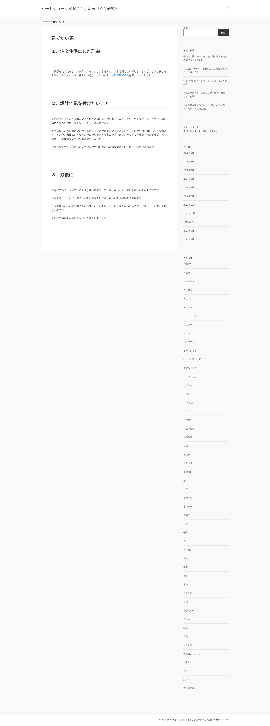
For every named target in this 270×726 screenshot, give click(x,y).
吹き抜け (187, 463)
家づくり (187, 506)
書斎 (185, 584)
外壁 (185, 489)
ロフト (186, 411)
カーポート (188, 281)
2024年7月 (188, 196)
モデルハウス (190, 368)
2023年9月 (188, 230)
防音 (185, 671)
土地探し (187, 472)
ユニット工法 (190, 376)
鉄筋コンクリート (192, 654)
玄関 (185, 601)
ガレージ (187, 298)
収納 (185, 446)
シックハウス (190, 316)
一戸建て (187, 420)
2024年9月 (188, 179)
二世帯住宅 (188, 428)
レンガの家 (188, 402)
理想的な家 (188, 610)
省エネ (186, 619)
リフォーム (188, 394)
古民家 (186, 454)
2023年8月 (188, 239)
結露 (185, 628)
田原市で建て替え (119, 75)
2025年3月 (188, 170)
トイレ (186, 333)
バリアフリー (190, 342)
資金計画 (187, 645)
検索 (185, 27)
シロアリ (187, 324)
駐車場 (186, 679)
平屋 (185, 532)
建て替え (187, 550)
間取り (186, 662)
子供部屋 (187, 498)
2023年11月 (189, 213)
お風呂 (186, 273)
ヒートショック (191, 350)
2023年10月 (189, 222)
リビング (187, 385)
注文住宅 (187, 593)
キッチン (187, 307)
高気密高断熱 (190, 688)
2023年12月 (189, 205)
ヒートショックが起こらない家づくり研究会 (79, 8)
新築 (185, 576)
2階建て (187, 264)
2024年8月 (188, 187)
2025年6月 (188, 153)
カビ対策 (187, 290)
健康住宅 (187, 437)
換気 (185, 567)
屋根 (185, 524)
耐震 (185, 636)
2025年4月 (188, 161)
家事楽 (186, 515)
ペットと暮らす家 (192, 359)
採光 (185, 558)
